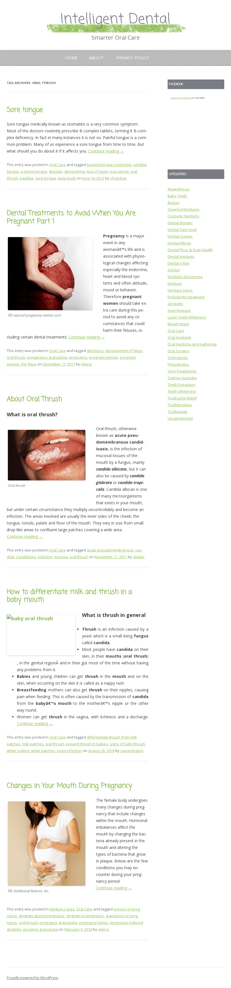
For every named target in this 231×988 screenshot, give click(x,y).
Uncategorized (180, 418)
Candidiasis (26, 556)
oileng (86, 364)
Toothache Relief (182, 398)
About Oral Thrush (34, 399)
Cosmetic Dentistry (183, 216)
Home (71, 57)
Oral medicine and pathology (192, 344)
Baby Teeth (177, 195)
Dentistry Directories (185, 276)
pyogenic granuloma (40, 929)
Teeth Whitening (182, 391)
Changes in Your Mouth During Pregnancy (69, 786)
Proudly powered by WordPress (32, 977)
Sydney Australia (182, 377)
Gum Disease (179, 310)
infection (45, 556)
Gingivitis (175, 303)
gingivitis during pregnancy (42, 915)
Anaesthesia (178, 189)
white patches (43, 750)
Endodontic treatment (186, 296)
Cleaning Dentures (183, 209)
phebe (138, 556)
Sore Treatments (182, 371)
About (96, 57)
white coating (18, 750)
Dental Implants (181, 256)
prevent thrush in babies (87, 743)
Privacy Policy (132, 57)
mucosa (61, 556)
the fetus (29, 364)
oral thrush (16, 357)
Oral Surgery (178, 350)
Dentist (174, 269)
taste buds (67, 178)
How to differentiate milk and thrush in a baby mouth (69, 596)
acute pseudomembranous (110, 550)
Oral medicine (179, 337)
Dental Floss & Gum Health (190, 249)
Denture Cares (61, 909)
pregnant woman (103, 357)
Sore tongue (25, 110)
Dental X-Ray (179, 263)
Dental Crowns (180, 236)
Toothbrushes (180, 404)
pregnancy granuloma (58, 922)
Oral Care (57, 164)
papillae (27, 178)
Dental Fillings (179, 243)
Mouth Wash (178, 323)
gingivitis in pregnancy (85, 915)
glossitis (56, 171)
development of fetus (123, 350)
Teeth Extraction (181, 384)
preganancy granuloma (47, 357)
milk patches (33, 743)
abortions (95, 350)
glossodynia (74, 171)
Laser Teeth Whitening (187, 317)
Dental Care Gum (182, 229)
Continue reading (106, 151)
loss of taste (97, 171)
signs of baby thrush (127, 743)
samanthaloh (131, 750)
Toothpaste (177, 411)
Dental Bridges (180, 222)
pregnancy (78, 357)
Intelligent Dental (115, 19)
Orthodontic (178, 357)
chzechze (118, 178)
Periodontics (178, 364)
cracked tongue (34, 171)
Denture (175, 283)
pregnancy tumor (93, 922)
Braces (173, 202)
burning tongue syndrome (109, 164)
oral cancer (119, 171)
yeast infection (69, 750)
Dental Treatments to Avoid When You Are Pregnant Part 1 (71, 217)
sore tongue (45, 178)
